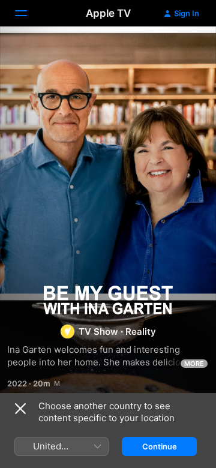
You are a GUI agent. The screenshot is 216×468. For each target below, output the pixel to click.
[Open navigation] (28, 13)
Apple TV (108, 13)
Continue (159, 446)
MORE (194, 363)
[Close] (20, 408)
